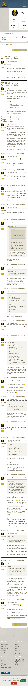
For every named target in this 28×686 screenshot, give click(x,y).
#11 (25, 323)
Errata (16, 652)
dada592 (10, 445)
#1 (25, 61)
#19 (25, 563)
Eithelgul (10, 226)
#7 (25, 207)
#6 (25, 188)
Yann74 (9, 536)
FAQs (16, 644)
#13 (25, 380)
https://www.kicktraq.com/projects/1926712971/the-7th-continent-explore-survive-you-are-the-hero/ (17, 617)
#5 (25, 172)
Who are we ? (4, 660)
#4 (25, 156)
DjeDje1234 (3, 65)
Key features (4, 648)
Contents (3, 650)
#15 (25, 424)
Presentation (4, 644)
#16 (25, 440)
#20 (25, 602)
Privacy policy (4, 664)
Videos (17, 646)
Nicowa (9, 402)
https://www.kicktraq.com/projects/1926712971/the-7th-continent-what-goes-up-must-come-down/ (17, 593)
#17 (25, 477)
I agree (23, 680)
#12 (25, 338)
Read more (16, 680)
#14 (25, 399)
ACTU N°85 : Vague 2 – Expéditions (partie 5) (10, 57)
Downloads (18, 650)
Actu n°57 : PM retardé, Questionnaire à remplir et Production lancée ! (11, 119)
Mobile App (18, 654)
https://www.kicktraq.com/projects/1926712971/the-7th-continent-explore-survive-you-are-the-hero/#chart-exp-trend (17, 512)
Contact (3, 665)
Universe (3, 646)
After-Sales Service (6, 667)
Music (16, 648)
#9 (25, 267)
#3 (25, 124)
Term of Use (4, 662)
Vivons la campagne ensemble (13, 153)
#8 (25, 222)
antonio (9, 295)
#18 (25, 533)
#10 (25, 291)
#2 (25, 88)
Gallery (3, 652)
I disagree (14, 683)
